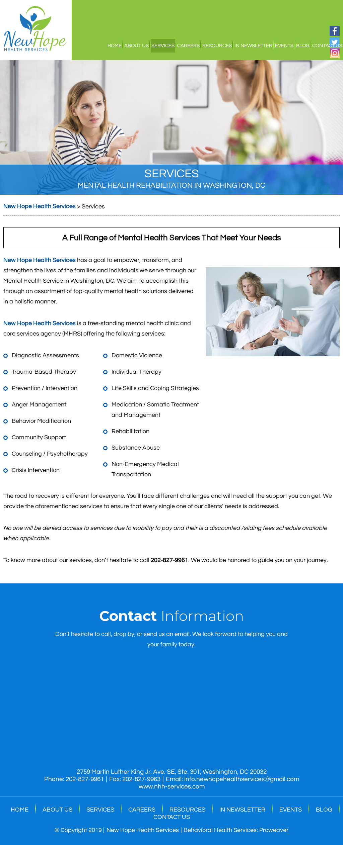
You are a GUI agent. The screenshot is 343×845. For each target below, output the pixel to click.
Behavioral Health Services (220, 830)
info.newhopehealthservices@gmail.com (241, 779)
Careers (188, 45)
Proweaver (273, 830)
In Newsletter (253, 45)
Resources (217, 45)
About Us (136, 45)
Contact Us (327, 45)
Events (284, 45)
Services (163, 45)
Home (115, 45)
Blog (303, 45)
